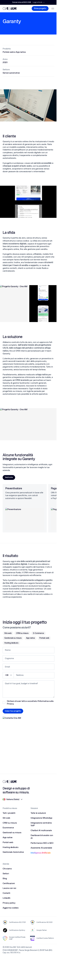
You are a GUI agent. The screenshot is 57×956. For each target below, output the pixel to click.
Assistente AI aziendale (41, 847)
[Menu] (52, 8)
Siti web (6, 818)
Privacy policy (9, 903)
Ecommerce (8, 827)
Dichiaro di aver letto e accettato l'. (30, 702)
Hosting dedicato (11, 643)
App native (7, 837)
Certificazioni (9, 883)
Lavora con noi (9, 888)
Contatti (6, 893)
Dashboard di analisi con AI (42, 836)
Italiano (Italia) (12, 799)
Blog (5, 878)
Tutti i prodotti (9, 813)
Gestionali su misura (12, 832)
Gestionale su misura (13, 638)
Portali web (8, 842)
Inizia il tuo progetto (13, 711)
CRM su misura (22, 633)
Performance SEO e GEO (42, 843)
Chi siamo (7, 868)
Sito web (8, 633)
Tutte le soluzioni (38, 813)
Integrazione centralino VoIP (41, 824)
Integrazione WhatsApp (41, 818)
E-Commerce (38, 633)
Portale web (44, 638)
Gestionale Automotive (13, 852)
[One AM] (9, 781)
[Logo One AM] (9, 8)
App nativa (30, 638)
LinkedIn (6, 898)
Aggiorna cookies (11, 907)
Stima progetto (40, 8)
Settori (6, 873)
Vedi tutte (9, 477)
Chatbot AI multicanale (41, 830)
